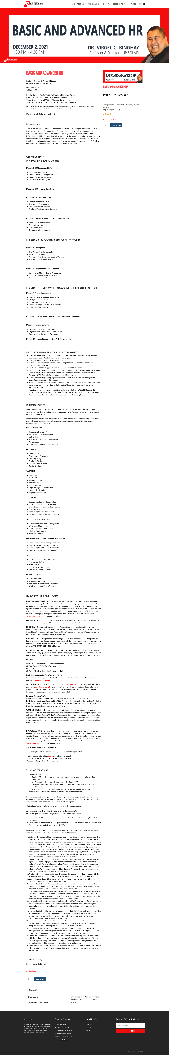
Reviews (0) (33, 990)
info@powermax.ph (42, 680)
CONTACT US (132, 4)
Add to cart (40, 979)
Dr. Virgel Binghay (113, 110)
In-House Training (118, 4)
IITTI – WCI (106, 4)
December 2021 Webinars (122, 105)
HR (134, 105)
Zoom (50, 756)
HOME (73, 4)
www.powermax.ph (34, 616)
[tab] (33, 990)
